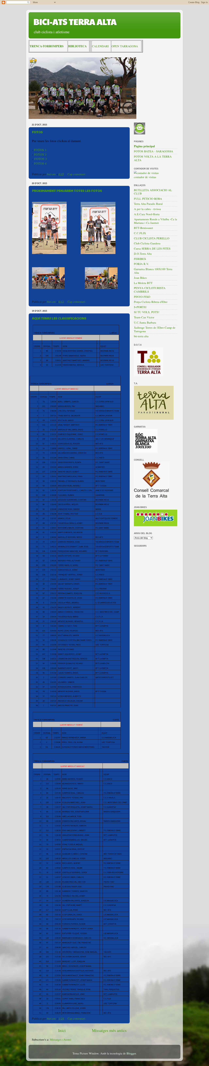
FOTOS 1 (40, 150)
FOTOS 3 (40, 159)
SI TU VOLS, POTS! (146, 312)
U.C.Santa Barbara (145, 322)
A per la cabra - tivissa (147, 209)
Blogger (131, 1053)
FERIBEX (140, 259)
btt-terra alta (141, 336)
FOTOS (37, 132)
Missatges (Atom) (60, 1039)
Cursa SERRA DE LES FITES (152, 248)
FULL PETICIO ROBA (148, 199)
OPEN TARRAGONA (125, 46)
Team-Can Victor (144, 317)
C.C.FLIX (140, 233)
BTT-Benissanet (143, 228)
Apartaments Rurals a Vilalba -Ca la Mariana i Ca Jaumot (155, 221)
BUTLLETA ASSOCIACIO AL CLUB (153, 192)
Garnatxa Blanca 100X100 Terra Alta (153, 271)
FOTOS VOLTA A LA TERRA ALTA (153, 158)
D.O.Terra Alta (143, 253)
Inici (62, 1030)
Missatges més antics (109, 1030)
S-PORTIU (140, 307)
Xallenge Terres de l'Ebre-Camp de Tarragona (154, 329)
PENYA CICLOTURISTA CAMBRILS (149, 289)
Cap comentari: (77, 174)
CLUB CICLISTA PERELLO (151, 238)
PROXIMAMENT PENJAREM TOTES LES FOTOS (67, 190)
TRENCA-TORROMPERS (47, 46)
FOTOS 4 (40, 163)
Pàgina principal (144, 146)
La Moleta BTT (143, 283)
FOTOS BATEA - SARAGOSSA (153, 151)
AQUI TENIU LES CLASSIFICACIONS (59, 318)
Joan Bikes (140, 278)
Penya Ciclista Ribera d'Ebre (151, 302)
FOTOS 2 (40, 154)
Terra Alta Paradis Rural (148, 204)
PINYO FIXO (142, 297)
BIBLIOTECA (77, 46)
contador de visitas (145, 177)
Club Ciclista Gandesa (147, 243)
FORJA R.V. (141, 264)
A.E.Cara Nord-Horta (147, 214)
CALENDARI (100, 46)
